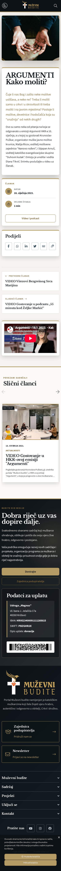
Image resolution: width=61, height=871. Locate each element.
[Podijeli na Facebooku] (8, 246)
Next (57, 391)
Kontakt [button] (8, 814)
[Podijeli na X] (35, 246)
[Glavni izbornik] (5, 5)
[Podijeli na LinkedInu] (26, 246)
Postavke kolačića (32, 856)
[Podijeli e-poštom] (43, 246)
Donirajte (30, 572)
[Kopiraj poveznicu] (52, 246)
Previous (3, 391)
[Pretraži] (55, 5)
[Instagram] (40, 828)
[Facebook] (50, 828)
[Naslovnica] (30, 6)
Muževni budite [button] (14, 778)
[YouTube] (31, 828)
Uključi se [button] (9, 805)
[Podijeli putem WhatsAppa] (17, 246)
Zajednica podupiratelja (30, 581)
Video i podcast (30, 218)
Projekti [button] (8, 796)
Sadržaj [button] (7, 787)
